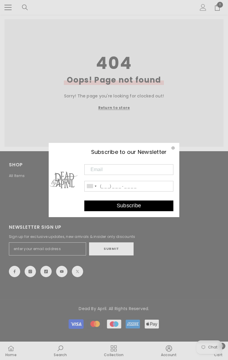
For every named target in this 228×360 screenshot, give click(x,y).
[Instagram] (30, 271)
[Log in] (203, 7)
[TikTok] (46, 271)
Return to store (114, 107)
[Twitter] (77, 271)
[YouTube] (61, 271)
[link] (60, 351)
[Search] (24, 7)
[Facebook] (14, 271)
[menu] (8, 7)
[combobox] (91, 186)
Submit (111, 248)
